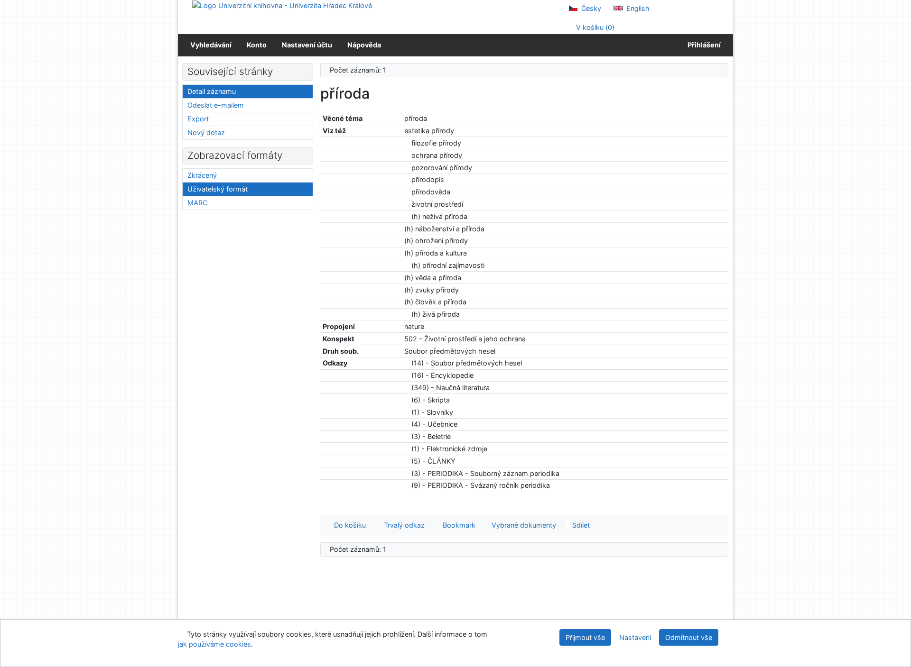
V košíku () (594, 27)
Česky (590, 8)
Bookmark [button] (457, 525)
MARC (197, 203)
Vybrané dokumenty (523, 525)
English (637, 8)
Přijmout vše (585, 637)
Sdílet (580, 525)
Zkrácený (202, 175)
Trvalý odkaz (402, 525)
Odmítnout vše (688, 637)
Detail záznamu (211, 91)
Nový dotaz (206, 132)
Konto (257, 45)
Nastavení (635, 637)
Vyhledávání (211, 45)
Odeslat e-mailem (215, 105)
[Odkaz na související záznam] (406, 143)
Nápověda (364, 45)
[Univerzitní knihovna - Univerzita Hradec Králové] (282, 5)
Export (198, 119)
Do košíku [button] (348, 525)
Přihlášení (703, 45)
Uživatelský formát (217, 189)
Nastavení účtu (307, 45)
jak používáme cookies (214, 644)
